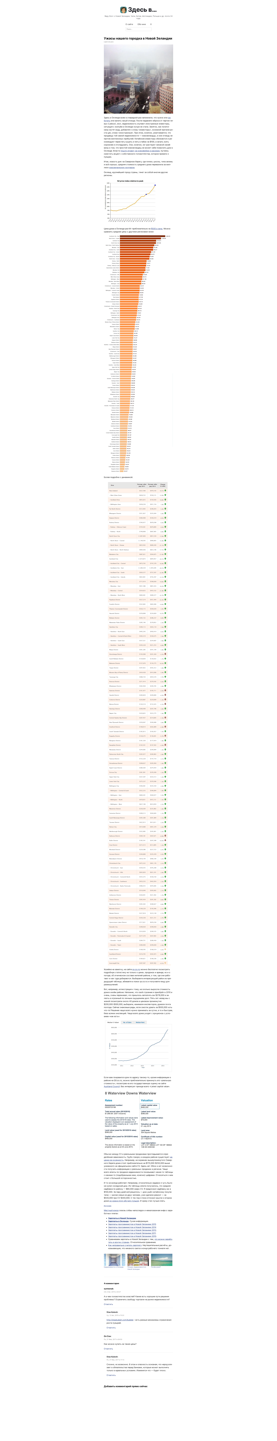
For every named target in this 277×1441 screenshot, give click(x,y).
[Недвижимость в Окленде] (114, 1260)
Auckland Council (112, 1086)
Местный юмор (111, 1210)
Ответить (108, 1304)
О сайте (129, 24)
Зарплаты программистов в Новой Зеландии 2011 (132, 1233)
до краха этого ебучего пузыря (124, 1201)
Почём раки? (156, 1267)
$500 (157, 229)
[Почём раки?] (161, 1260)
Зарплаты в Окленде (118, 1221)
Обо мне (142, 24)
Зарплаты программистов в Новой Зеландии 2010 (132, 1236)
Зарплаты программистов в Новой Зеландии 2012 (132, 1230)
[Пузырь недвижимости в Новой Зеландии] (138, 1260)
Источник (107, 1206)
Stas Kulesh (112, 1312)
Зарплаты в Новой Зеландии (122, 1218)
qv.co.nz (136, 969)
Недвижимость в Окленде (113, 1267)
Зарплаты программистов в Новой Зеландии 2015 (132, 1224)
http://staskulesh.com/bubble (120, 1320)
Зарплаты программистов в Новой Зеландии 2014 (132, 1227)
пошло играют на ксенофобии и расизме (140, 151)
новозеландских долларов (121, 167)
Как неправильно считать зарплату (125, 1245)
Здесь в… (142, 9)
